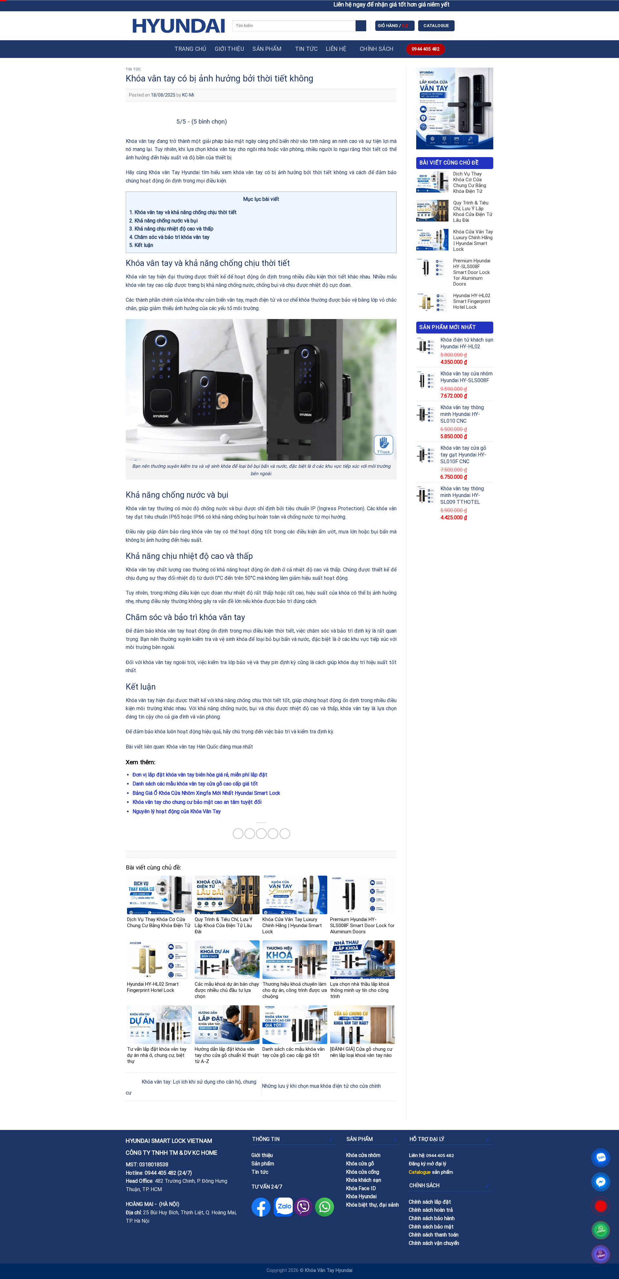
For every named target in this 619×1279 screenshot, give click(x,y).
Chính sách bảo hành (432, 1218)
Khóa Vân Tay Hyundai (328, 1270)
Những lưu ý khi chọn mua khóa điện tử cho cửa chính (322, 1086)
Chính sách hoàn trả (431, 1210)
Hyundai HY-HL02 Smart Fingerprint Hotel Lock (471, 301)
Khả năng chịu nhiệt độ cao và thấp (171, 229)
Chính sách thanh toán (433, 1235)
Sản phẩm (266, 49)
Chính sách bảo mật (431, 1227)
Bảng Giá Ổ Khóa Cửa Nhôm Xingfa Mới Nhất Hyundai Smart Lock (206, 793)
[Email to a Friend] (261, 833)
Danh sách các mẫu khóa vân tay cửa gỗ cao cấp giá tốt (195, 784)
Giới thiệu (229, 49)
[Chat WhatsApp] (601, 1230)
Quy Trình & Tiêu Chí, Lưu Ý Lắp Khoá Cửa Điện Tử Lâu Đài (472, 211)
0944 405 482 (160, 1173)
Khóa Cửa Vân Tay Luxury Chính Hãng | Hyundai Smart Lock (473, 240)
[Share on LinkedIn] (285, 833)
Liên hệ (336, 49)
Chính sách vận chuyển (434, 1243)
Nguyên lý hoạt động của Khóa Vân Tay (177, 811)
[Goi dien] (601, 1206)
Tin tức (306, 49)
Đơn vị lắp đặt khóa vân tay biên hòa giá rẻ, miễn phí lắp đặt (200, 775)
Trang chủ (190, 49)
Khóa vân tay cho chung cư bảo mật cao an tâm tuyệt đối (197, 802)
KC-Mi (188, 95)
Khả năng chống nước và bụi (163, 221)
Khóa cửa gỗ (360, 1164)
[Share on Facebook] (238, 833)
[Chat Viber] (601, 1254)
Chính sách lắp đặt (430, 1202)
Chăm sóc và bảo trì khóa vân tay (169, 237)
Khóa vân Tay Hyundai (174, 172)
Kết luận (141, 245)
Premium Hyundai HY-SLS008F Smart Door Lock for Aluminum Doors (471, 272)
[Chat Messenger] (601, 1182)
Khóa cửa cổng (362, 1172)
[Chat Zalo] (601, 1157)
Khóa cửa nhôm (363, 1155)
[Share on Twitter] (249, 833)
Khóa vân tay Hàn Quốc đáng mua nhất (209, 747)
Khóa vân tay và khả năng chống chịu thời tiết (183, 212)
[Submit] (361, 25)
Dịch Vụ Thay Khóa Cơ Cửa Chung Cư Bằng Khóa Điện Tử (469, 182)
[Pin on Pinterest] (273, 833)
